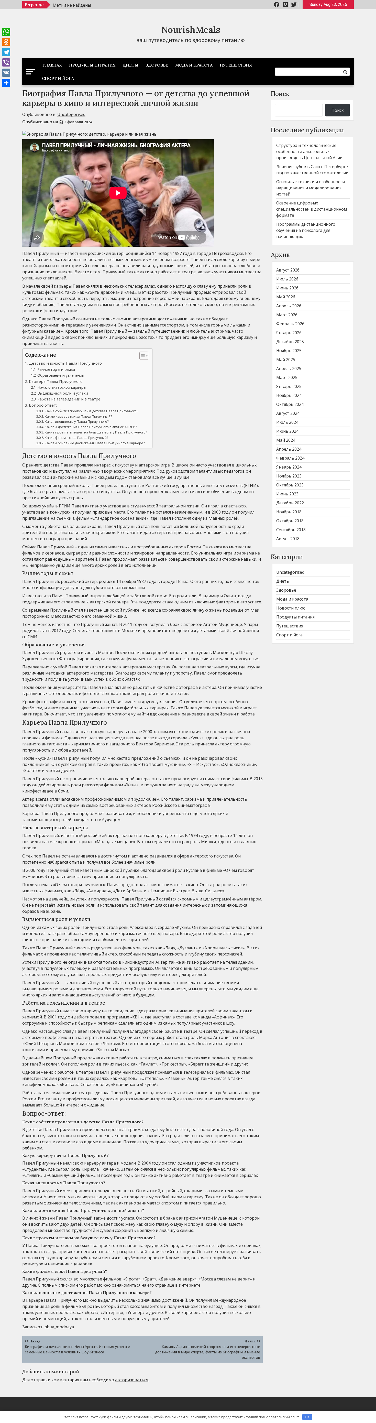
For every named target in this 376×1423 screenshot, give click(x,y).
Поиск (280, 94)
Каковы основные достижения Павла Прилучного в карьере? (95, 443)
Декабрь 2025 (290, 341)
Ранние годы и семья (56, 369)
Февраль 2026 (290, 324)
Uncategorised (71, 114)
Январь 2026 (289, 332)
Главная (52, 65)
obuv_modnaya (59, 1327)
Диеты (130, 65)
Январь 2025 (289, 386)
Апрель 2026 (288, 306)
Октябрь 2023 (290, 485)
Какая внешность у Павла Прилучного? (77, 421)
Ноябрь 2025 (289, 350)
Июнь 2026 (287, 288)
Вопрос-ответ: (43, 405)
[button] (141, 355)
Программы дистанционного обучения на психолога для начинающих (305, 230)
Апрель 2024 (288, 449)
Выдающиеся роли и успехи (62, 393)
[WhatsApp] (6, 32)
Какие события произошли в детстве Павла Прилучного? (91, 411)
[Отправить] (6, 83)
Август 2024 (288, 413)
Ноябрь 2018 (289, 512)
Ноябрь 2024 (289, 395)
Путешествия (236, 65)
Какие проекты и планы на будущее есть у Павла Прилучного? (96, 432)
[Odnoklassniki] (6, 42)
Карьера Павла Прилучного (56, 381)
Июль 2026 (287, 279)
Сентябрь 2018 (291, 530)
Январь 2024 (289, 467)
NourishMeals (190, 29)
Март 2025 (286, 377)
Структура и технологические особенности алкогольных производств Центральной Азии (309, 151)
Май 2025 (285, 359)
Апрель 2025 (288, 368)
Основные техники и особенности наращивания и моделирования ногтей (310, 188)
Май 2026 (285, 297)
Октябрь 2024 (290, 404)
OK (307, 1417)
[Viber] (6, 62)
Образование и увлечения (60, 375)
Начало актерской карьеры (61, 387)
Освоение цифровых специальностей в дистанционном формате (311, 209)
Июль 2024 (287, 422)
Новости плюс (290, 608)
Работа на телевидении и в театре (68, 399)
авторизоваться (131, 1380)
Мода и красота (194, 65)
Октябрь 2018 (290, 521)
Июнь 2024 (287, 431)
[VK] (6, 73)
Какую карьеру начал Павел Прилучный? (78, 416)
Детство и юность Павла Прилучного (65, 363)
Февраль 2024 (290, 458)
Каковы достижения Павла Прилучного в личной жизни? (91, 427)
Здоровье (157, 65)
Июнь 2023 (287, 494)
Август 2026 (288, 270)
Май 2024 (285, 440)
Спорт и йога (58, 78)
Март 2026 (286, 315)
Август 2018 (288, 538)
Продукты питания (92, 65)
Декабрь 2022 (290, 503)
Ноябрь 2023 (289, 476)
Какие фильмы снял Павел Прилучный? (76, 437)
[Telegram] (6, 52)
